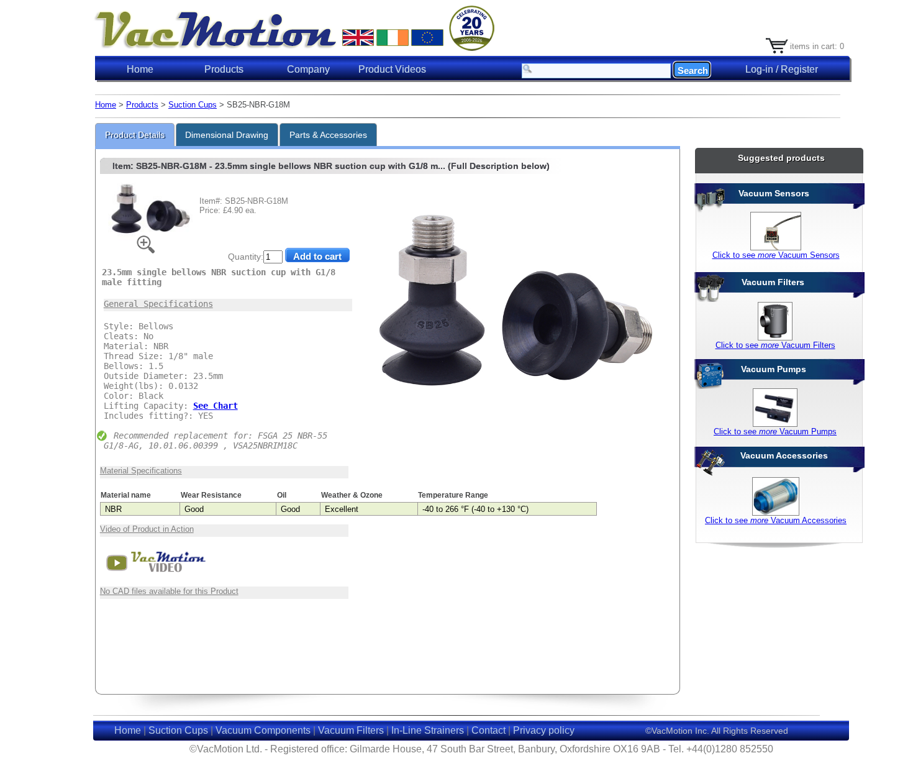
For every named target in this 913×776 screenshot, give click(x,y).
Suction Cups (192, 104)
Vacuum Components (263, 730)
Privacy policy (544, 730)
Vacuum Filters (351, 730)
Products (142, 104)
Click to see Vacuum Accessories (776, 520)
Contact (488, 730)
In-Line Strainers (427, 730)
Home (140, 69)
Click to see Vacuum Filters (775, 345)
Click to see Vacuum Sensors (776, 255)
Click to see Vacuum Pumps (775, 431)
